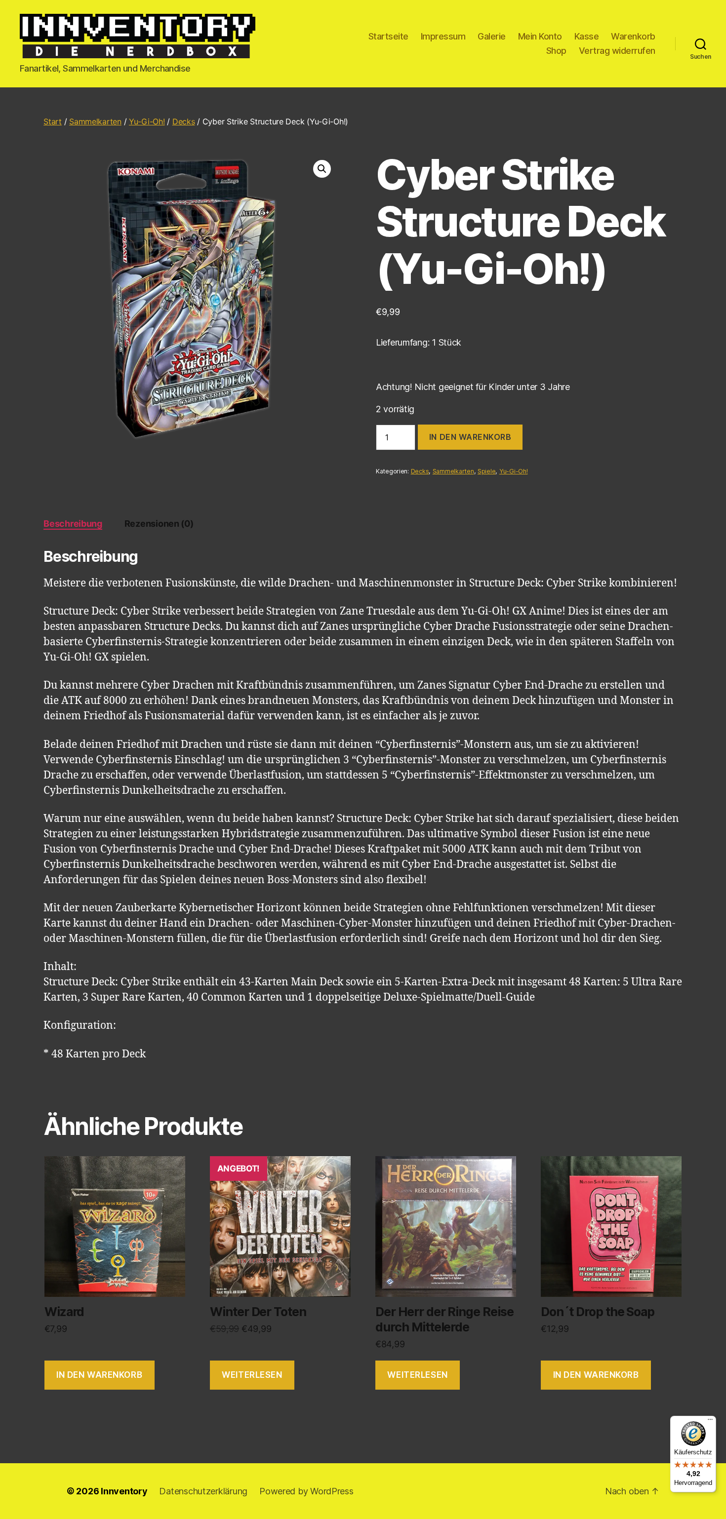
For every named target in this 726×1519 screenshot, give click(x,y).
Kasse (586, 36)
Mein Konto (540, 36)
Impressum (443, 36)
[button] (322, 169)
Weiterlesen (252, 1375)
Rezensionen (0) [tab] (159, 523)
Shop (556, 50)
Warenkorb (633, 36)
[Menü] (710, 1422)
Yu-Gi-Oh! (147, 121)
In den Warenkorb (470, 437)
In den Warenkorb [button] (99, 1375)
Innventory (124, 1491)
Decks (183, 121)
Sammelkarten (95, 121)
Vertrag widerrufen (617, 50)
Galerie (492, 36)
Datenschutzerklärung (203, 1491)
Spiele (486, 471)
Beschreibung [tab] (72, 523)
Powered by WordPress (306, 1491)
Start (52, 121)
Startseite (388, 36)
